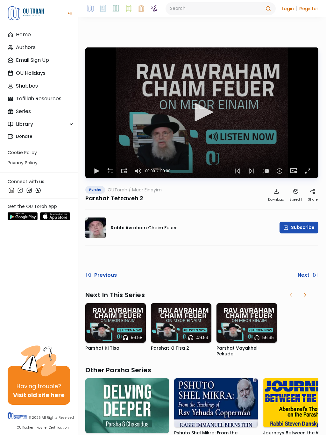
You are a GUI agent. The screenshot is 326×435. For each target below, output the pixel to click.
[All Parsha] (129, 9)
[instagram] (20, 190)
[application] (201, 112)
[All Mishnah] (103, 9)
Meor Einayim (147, 190)
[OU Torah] (90, 9)
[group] (138, 171)
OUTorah (117, 190)
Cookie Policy (22, 152)
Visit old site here (39, 395)
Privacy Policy (23, 163)
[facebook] (29, 190)
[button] (288, 8)
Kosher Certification (53, 427)
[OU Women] (154, 9)
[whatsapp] (38, 190)
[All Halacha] (116, 9)
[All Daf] (141, 9)
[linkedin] (11, 190)
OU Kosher (25, 427)
